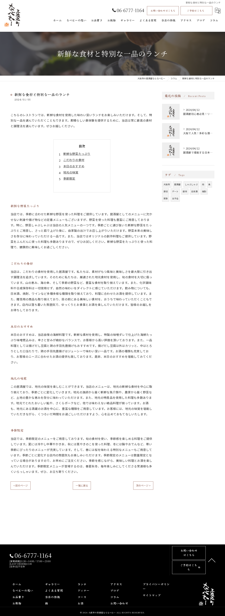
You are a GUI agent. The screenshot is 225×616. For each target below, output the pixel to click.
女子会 (175, 198)
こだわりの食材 (73, 160)
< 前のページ (20, 485)
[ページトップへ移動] (211, 560)
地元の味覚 (70, 172)
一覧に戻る (82, 485)
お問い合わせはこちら (162, 10)
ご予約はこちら (195, 10)
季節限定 (69, 178)
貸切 (165, 191)
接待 (185, 191)
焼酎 (204, 191)
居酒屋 (177, 184)
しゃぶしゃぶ (191, 184)
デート (175, 191)
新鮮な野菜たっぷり (77, 154)
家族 (165, 198)
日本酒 (194, 191)
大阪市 (166, 184)
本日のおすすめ (73, 166)
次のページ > (143, 485)
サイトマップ (152, 595)
